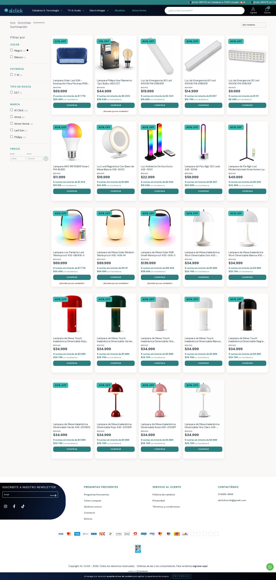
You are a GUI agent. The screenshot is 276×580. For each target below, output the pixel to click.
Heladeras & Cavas (123, 120)
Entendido (181, 576)
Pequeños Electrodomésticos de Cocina (133, 129)
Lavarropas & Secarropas (126, 124)
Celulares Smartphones (126, 102)
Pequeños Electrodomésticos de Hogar (133, 133)
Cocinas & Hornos (123, 111)
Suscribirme (138, 146)
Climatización (121, 106)
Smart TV (119, 138)
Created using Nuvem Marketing (138, 156)
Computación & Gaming (126, 115)
